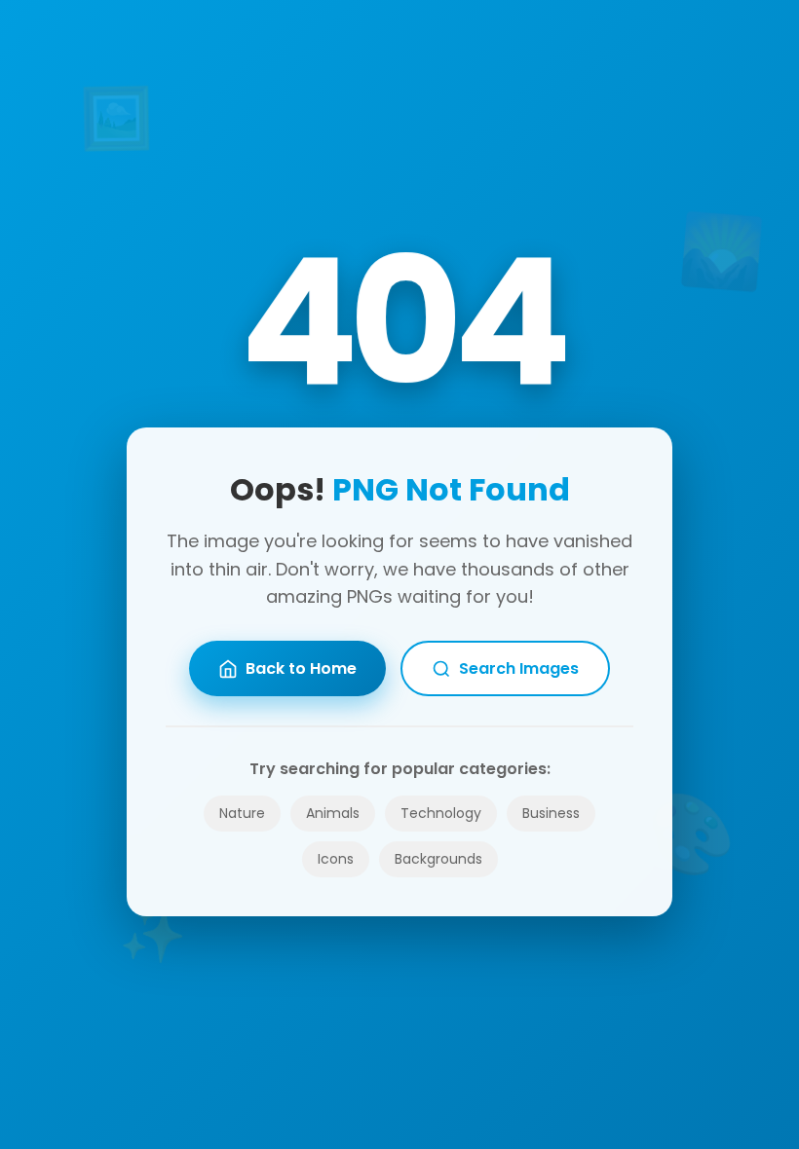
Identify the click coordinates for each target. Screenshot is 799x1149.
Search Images (519, 668)
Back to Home (301, 668)
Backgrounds (438, 859)
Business (551, 813)
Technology (440, 813)
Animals (333, 813)
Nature (242, 813)
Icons (336, 859)
